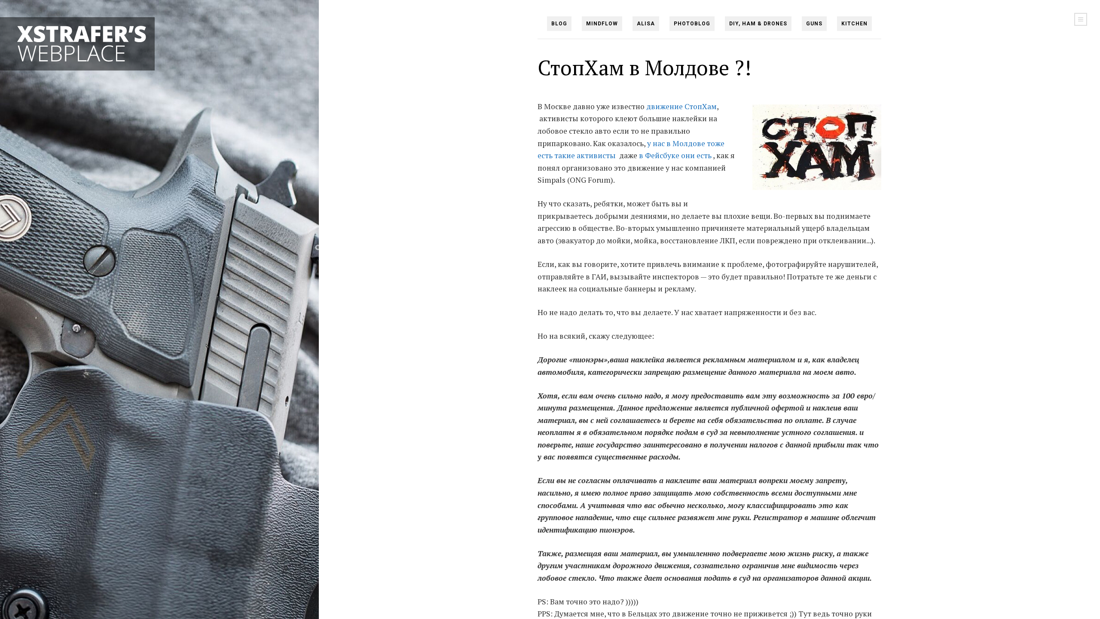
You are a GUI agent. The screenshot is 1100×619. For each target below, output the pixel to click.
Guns (814, 24)
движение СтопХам (681, 106)
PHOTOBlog (692, 24)
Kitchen (854, 24)
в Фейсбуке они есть (675, 155)
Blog (559, 24)
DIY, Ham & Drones (758, 24)
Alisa (646, 24)
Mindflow (602, 24)
